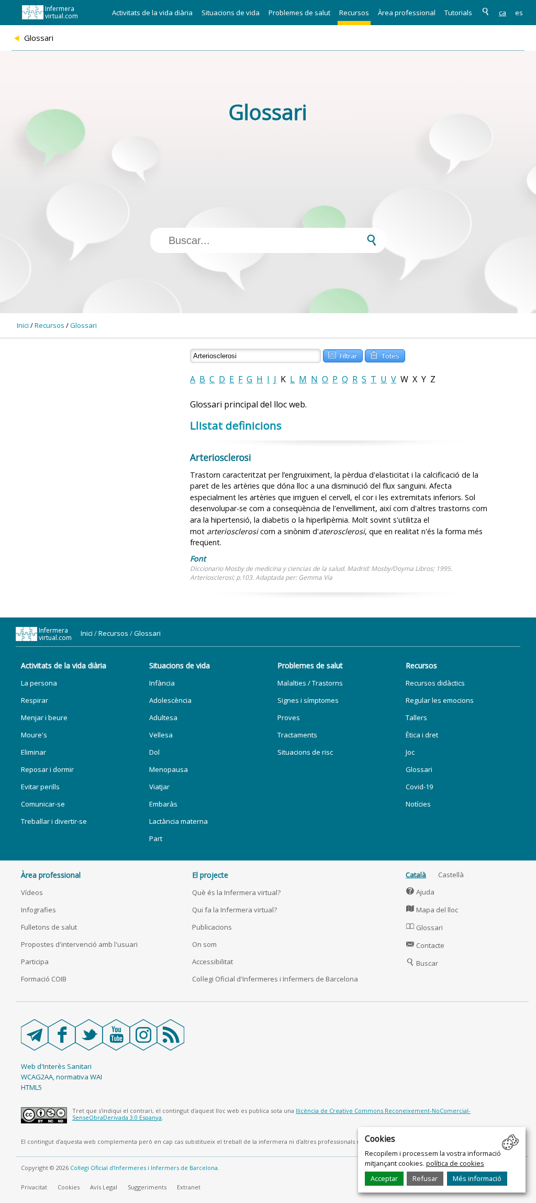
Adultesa (163, 717)
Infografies (38, 909)
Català (416, 874)
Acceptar (384, 1178)
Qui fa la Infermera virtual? (234, 909)
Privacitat (34, 1187)
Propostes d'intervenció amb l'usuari (79, 944)
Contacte (425, 945)
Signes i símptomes (308, 700)
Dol (154, 752)
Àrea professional (407, 12)
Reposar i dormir (47, 769)
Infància (162, 683)
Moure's (34, 735)
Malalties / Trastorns (310, 683)
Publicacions (212, 927)
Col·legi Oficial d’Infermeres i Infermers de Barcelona (144, 1168)
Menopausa (168, 769)
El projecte (210, 875)
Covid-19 (419, 786)
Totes (384, 354)
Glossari (83, 325)
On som (204, 944)
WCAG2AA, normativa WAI (61, 1076)
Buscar (422, 963)
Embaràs (163, 804)
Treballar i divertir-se (54, 821)
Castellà (451, 874)
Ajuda (420, 892)
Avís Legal (103, 1187)
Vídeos (32, 892)
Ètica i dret (422, 735)
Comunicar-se (43, 804)
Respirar (34, 700)
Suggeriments (147, 1187)
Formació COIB (43, 979)
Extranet (188, 1187)
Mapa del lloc (432, 909)
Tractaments (297, 735)
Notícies (418, 804)
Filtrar (342, 354)
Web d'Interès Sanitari (56, 1066)
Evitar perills (40, 786)
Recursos (354, 12)
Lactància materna (178, 821)
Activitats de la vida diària (152, 12)
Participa (35, 961)
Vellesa (161, 735)
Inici (23, 325)
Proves (288, 717)
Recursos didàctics (435, 683)
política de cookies (455, 1163)
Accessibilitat (212, 961)
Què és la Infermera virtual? (236, 892)
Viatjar (159, 786)
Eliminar (33, 752)
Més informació (477, 1178)
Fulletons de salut (49, 927)
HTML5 (31, 1087)
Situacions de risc (305, 752)
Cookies (69, 1187)
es (519, 12)
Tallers (416, 717)
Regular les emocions (440, 700)
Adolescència (170, 700)
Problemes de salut (299, 12)
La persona (39, 683)
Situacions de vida (231, 12)
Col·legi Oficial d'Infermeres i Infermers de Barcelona (275, 979)
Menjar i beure (44, 717)
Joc (410, 752)
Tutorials (458, 12)
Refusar (425, 1178)
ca (502, 12)
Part (155, 838)
